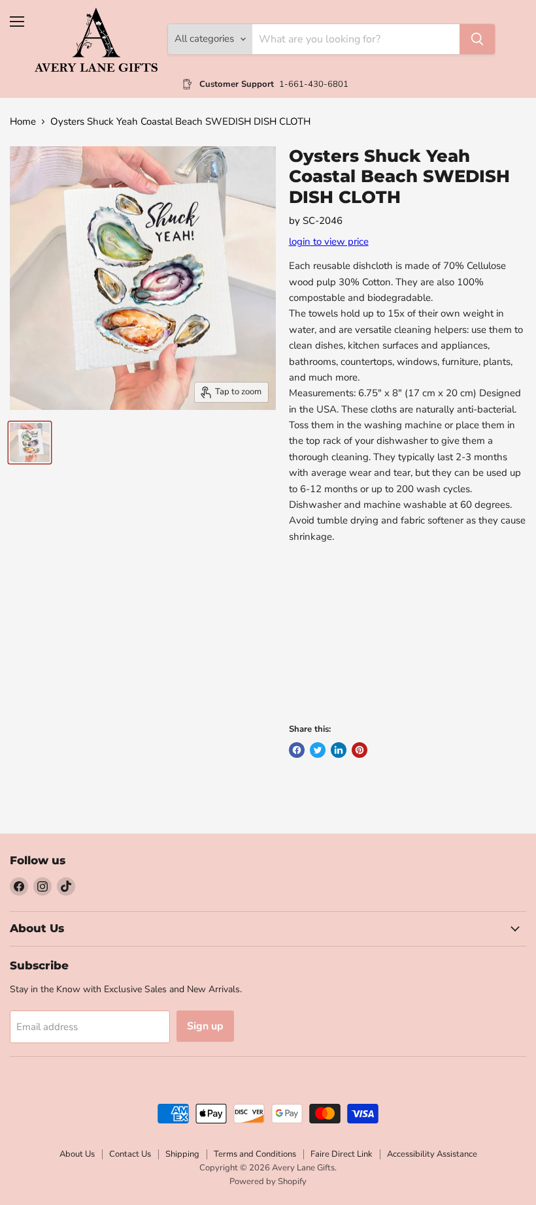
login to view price (329, 241)
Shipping (182, 1154)
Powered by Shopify (268, 1181)
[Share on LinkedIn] (338, 750)
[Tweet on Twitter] (318, 750)
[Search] (477, 39)
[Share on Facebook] (297, 750)
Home (23, 121)
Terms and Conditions (255, 1154)
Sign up (205, 1026)
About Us (77, 1154)
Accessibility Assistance (432, 1154)
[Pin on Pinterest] (359, 750)
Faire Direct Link (341, 1154)
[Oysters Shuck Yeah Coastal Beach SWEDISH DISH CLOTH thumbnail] (29, 442)
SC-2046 (323, 220)
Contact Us (130, 1154)
